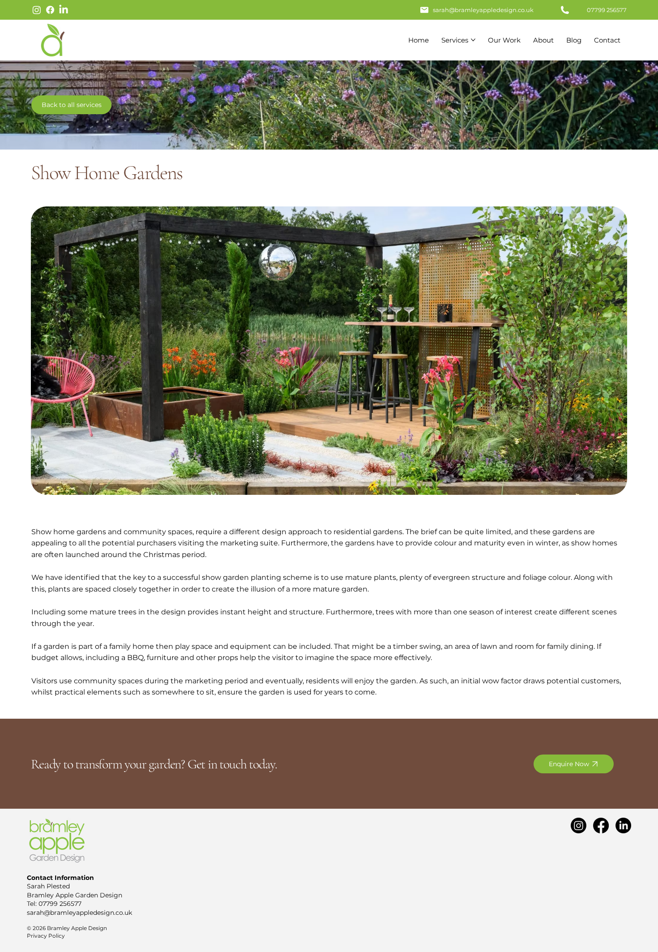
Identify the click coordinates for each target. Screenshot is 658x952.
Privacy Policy (46, 935)
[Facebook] (50, 9)
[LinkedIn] (63, 9)
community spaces (158, 531)
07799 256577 (59, 904)
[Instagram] (36, 9)
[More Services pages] (473, 40)
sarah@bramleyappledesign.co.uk (483, 9)
